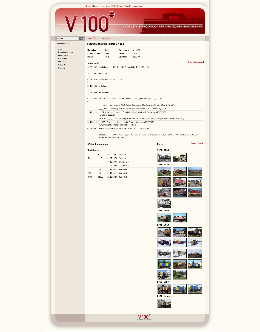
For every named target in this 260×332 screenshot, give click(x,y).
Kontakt (127, 6)
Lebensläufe (63, 55)
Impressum (137, 6)
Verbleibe (62, 62)
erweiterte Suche (64, 44)
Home (88, 6)
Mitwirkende (117, 6)
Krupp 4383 (106, 38)
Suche (96, 38)
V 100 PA (62, 65)
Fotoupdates (98, 6)
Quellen (61, 68)
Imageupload (197, 143)
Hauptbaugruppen (65, 52)
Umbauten (62, 58)
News (108, 6)
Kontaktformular (196, 62)
